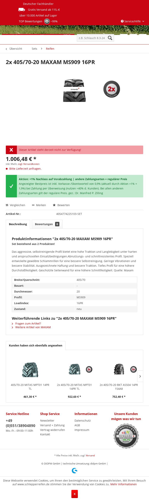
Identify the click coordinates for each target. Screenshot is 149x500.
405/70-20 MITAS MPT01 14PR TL (30, 387)
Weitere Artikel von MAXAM (33, 327)
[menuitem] (95, 38)
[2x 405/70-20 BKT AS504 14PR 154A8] (119, 367)
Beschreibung (18, 224)
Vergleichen (17, 205)
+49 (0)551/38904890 (20, 423)
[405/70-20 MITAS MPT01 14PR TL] (30, 367)
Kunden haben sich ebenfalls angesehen (35, 345)
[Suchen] (110, 38)
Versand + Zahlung (52, 425)
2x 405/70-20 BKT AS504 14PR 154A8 (119, 387)
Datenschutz (82, 420)
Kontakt (45, 434)
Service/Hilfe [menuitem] (132, 21)
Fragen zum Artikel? (28, 323)
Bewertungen (46, 224)
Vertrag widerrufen (52, 430)
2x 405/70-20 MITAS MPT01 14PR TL (74, 387)
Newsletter (47, 420)
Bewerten (63, 205)
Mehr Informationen (123, 484)
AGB (77, 425)
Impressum (81, 430)
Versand (90, 455)
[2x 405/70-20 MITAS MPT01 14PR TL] (74, 367)
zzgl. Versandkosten (28, 164)
